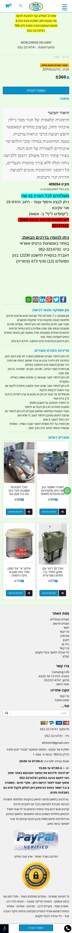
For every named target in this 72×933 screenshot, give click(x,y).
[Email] (35, 299)
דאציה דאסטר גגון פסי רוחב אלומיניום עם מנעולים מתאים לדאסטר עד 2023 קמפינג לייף (53, 494)
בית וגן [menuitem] (65, 644)
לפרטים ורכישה (49, 511)
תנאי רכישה (62, 684)
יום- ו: (36, 780)
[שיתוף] (62, 512)
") (67, 214)
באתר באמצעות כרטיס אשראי (44, 243)
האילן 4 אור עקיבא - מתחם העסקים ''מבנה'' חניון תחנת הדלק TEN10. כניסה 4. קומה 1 (38, 751)
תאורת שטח (61, 906)
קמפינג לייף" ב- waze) (47, 214)
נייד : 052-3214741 (57, 736)
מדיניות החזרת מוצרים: (51, 350)
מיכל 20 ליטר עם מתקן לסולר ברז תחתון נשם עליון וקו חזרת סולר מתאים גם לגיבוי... (53, 575)
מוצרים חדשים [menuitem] (61, 623)
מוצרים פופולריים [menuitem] (59, 619)
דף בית (66, 57)
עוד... (65, 706)
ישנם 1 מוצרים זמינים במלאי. (54, 65)
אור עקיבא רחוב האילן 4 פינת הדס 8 (36, 21)
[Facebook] (63, 299)
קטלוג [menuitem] (65, 656)
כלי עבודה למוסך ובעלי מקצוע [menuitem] (52, 652)
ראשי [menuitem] (66, 627)
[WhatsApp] (29, 299)
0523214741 (52, 680)
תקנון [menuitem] (66, 640)
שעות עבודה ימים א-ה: (44, 761)
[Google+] (49, 299)
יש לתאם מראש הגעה (48, 220)
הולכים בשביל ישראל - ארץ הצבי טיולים (36, 856)
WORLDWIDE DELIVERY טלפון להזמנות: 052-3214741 (36, 44)
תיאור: (64, 98)
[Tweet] (56, 299)
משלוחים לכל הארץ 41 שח (45, 195)
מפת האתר (60, 613)
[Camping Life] (36, 7)
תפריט (64, 9)
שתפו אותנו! (62, 700)
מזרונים (31, 906)
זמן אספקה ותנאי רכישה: (50, 310)
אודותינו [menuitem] (64, 636)
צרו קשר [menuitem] (64, 631)
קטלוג (56, 57)
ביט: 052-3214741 (54, 249)
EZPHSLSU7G (51, 69)
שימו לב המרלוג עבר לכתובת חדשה (36, 16)
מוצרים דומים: (58, 437)
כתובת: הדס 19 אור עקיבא (54, 676)
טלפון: (65, 680)
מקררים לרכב (44, 906)
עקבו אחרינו (59, 690)
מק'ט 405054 (59, 184)
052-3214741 (36, 30)
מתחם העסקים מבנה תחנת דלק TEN (36, 25)
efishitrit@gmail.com (55, 743)
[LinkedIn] (42, 299)
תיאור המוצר (58, 112)
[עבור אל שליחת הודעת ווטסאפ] (67, 491)
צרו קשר (62, 666)
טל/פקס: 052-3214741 (54, 729)
